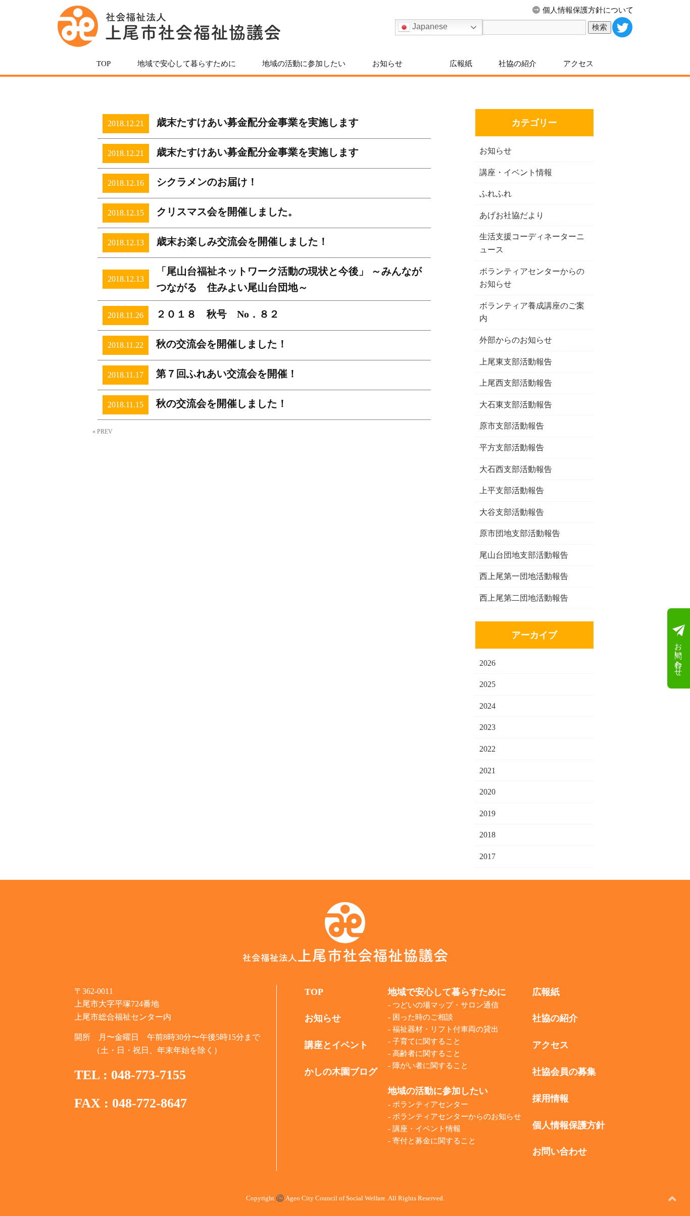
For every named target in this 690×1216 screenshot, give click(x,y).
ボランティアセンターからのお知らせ (456, 1117)
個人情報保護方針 (568, 1125)
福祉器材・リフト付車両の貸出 (445, 1029)
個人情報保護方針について (588, 10)
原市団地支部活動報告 (519, 533)
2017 (487, 856)
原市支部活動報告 (511, 425)
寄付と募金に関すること (434, 1141)
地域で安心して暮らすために (186, 64)
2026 (487, 663)
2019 (487, 813)
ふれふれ (495, 193)
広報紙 (461, 64)
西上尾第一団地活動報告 (523, 576)
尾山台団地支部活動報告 (523, 555)
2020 (487, 791)
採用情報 (550, 1098)
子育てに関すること (426, 1041)
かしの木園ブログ (341, 1072)
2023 (487, 727)
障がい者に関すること (430, 1066)
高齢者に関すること (426, 1053)
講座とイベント (336, 1045)
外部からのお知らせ (515, 340)
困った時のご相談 (422, 1017)
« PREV (102, 431)
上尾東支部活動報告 (515, 361)
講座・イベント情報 (515, 172)
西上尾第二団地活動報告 (523, 598)
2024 (487, 706)
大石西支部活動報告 (515, 469)
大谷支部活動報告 (511, 512)
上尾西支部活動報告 (515, 383)
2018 (487, 834)
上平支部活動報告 (511, 490)
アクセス (578, 64)
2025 (487, 684)
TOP (103, 64)
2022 (487, 749)
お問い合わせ (678, 654)
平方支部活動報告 (511, 447)
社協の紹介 (517, 64)
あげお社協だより (511, 215)
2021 (487, 770)
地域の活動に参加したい (304, 64)
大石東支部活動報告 (515, 404)
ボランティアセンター (430, 1104)
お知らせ (387, 64)
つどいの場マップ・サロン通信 (445, 1005)
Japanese (429, 26)
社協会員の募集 (564, 1072)
